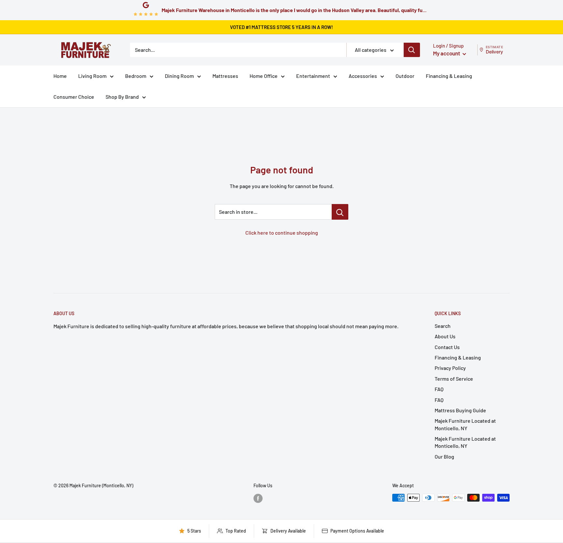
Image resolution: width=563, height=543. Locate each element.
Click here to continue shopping (281, 232)
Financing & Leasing (449, 76)
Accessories (363, 76)
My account (447, 53)
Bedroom (135, 76)
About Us (445, 336)
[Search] (412, 50)
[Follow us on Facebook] (258, 498)
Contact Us (447, 347)
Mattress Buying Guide (460, 410)
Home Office (264, 76)
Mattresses (225, 76)
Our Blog (444, 456)
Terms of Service (454, 378)
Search (443, 326)
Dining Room (179, 76)
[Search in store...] (340, 212)
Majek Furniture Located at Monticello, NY (465, 424)
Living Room (92, 76)
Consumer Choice (73, 97)
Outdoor (405, 76)
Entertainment (313, 76)
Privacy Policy (450, 368)
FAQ (439, 389)
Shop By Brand (122, 97)
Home (60, 76)
